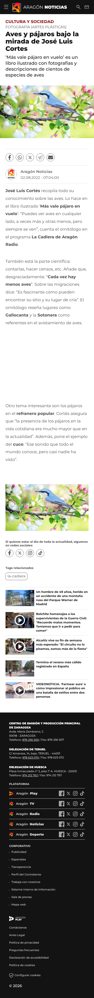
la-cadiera (16, 576)
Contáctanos (18, 927)
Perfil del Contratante (26, 874)
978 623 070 (30, 757)
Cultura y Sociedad (29, 21)
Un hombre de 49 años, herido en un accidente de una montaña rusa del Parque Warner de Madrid (62, 598)
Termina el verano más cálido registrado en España (58, 664)
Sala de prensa (21, 897)
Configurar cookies (28, 975)
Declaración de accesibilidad (29, 957)
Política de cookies (22, 965)
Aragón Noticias (36, 172)
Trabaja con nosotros (25, 882)
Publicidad (18, 852)
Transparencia (21, 867)
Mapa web (18, 904)
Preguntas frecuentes (24, 950)
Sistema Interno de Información (33, 889)
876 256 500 (30, 740)
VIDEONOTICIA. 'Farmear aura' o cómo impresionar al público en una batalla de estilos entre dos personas (61, 690)
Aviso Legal (17, 935)
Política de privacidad (24, 942)
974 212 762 (30, 775)
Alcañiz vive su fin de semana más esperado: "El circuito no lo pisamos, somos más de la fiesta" (61, 645)
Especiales (18, 859)
